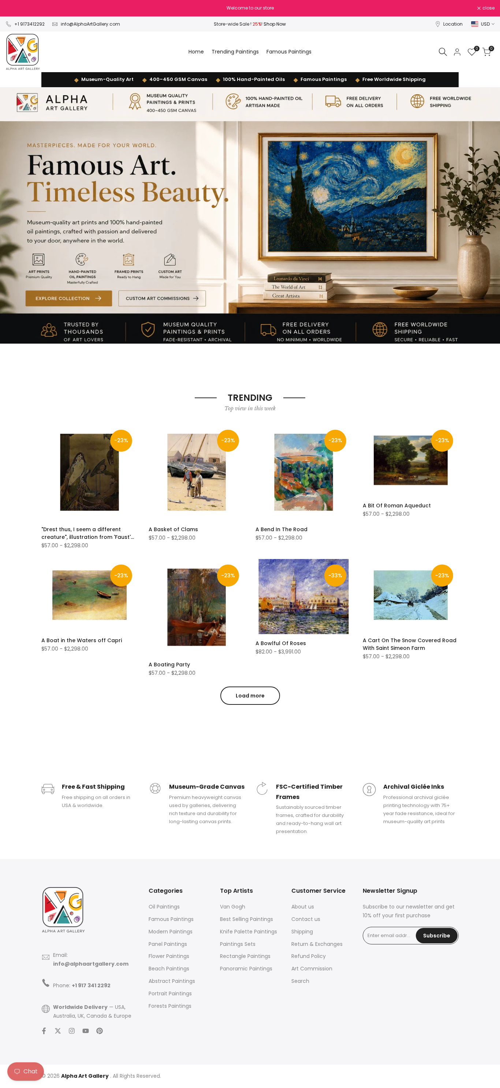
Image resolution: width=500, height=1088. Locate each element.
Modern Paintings (171, 931)
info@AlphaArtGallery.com (90, 24)
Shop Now (275, 24)
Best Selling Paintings (246, 919)
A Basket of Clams (173, 529)
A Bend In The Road (281, 529)
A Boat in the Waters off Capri (81, 640)
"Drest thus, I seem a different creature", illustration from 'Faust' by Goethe (86, 533)
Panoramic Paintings (246, 968)
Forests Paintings (170, 1006)
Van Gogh (232, 906)
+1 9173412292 (29, 24)
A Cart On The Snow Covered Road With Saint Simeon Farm (409, 644)
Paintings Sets (237, 944)
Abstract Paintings (172, 981)
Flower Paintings (169, 956)
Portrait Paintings (170, 993)
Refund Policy (308, 956)
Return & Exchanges (317, 944)
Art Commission (311, 968)
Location (453, 24)
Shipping (302, 931)
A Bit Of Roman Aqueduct (397, 505)
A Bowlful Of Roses (280, 643)
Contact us (305, 919)
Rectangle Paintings (245, 956)
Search (300, 981)
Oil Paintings (164, 906)
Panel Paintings (168, 944)
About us (302, 906)
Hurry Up (302, 8)
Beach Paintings (169, 968)
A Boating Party (169, 664)
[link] (250, 215)
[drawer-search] (443, 52)
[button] (45, 432)
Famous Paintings (324, 79)
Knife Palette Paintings (248, 931)
